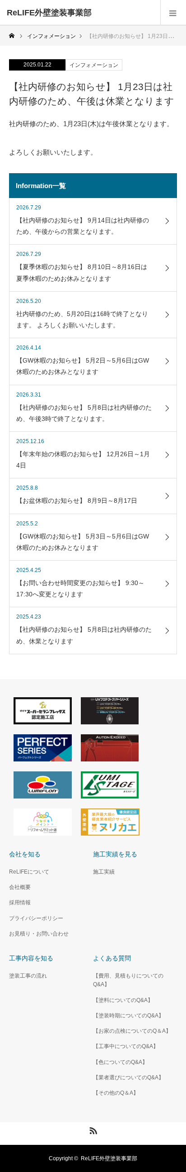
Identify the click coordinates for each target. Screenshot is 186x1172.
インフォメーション (94, 65)
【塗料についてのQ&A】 (123, 1000)
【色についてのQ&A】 (120, 1062)
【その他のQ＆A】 (116, 1093)
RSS (92, 1129)
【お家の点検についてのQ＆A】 (132, 1031)
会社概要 (20, 887)
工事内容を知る (31, 958)
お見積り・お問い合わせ (39, 934)
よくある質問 (112, 958)
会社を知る (25, 854)
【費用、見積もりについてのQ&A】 (128, 980)
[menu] (173, 12)
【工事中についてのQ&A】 (125, 1046)
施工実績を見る (115, 854)
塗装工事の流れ (28, 976)
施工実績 (104, 872)
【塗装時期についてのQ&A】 (128, 1015)
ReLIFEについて (29, 872)
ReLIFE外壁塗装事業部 (49, 12)
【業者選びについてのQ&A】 (128, 1077)
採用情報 (20, 902)
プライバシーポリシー (36, 918)
